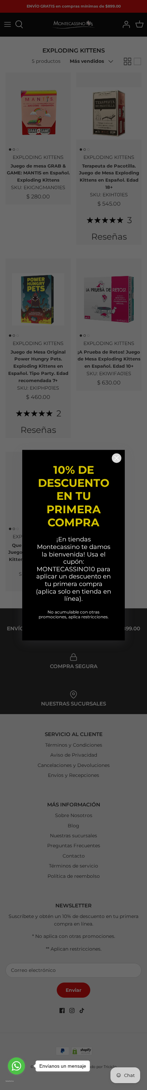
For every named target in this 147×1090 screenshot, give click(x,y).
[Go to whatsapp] (16, 1066)
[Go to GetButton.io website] (16, 1081)
